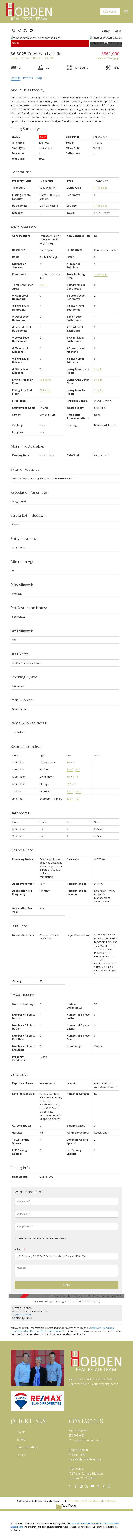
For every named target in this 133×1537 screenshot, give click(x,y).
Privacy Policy (74, 1501)
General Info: (22, 171)
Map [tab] (39, 78)
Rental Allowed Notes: (29, 723)
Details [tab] (15, 78)
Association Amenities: (29, 492)
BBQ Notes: (20, 653)
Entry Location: (23, 538)
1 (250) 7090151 (21, 1314)
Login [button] (117, 30)
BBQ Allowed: (22, 630)
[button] (110, 11)
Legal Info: (19, 926)
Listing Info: (21, 1167)
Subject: (19, 1249)
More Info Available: (27, 446)
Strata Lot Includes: (27, 515)
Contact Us (110, 11)
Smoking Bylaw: (24, 677)
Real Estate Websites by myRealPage (99, 1501)
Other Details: (22, 995)
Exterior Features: (25, 469)
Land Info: (19, 1074)
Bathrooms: (20, 813)
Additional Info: (24, 227)
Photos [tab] (28, 78)
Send (66, 1285)
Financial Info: (22, 850)
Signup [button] (106, 30)
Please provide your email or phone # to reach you (41, 1238)
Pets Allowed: (22, 584)
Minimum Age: (23, 561)
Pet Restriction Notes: (29, 607)
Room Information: (26, 746)
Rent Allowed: (22, 700)
